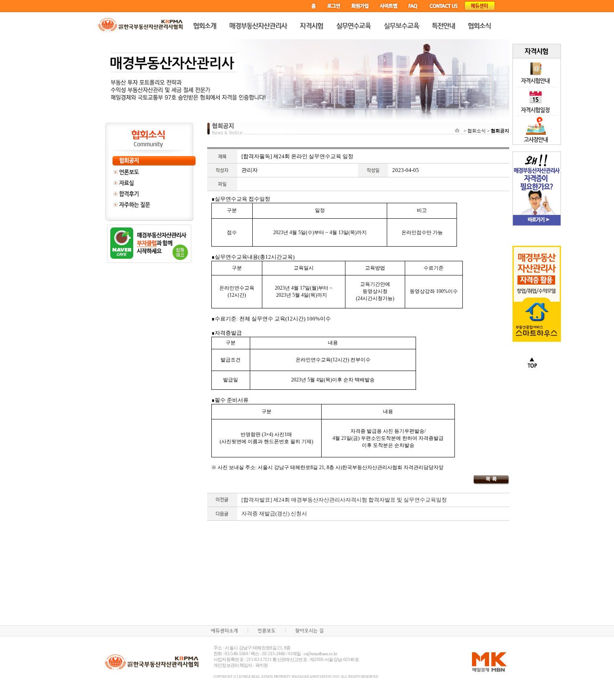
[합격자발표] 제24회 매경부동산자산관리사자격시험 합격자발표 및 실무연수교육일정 (344, 500)
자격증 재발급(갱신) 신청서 (274, 513)
